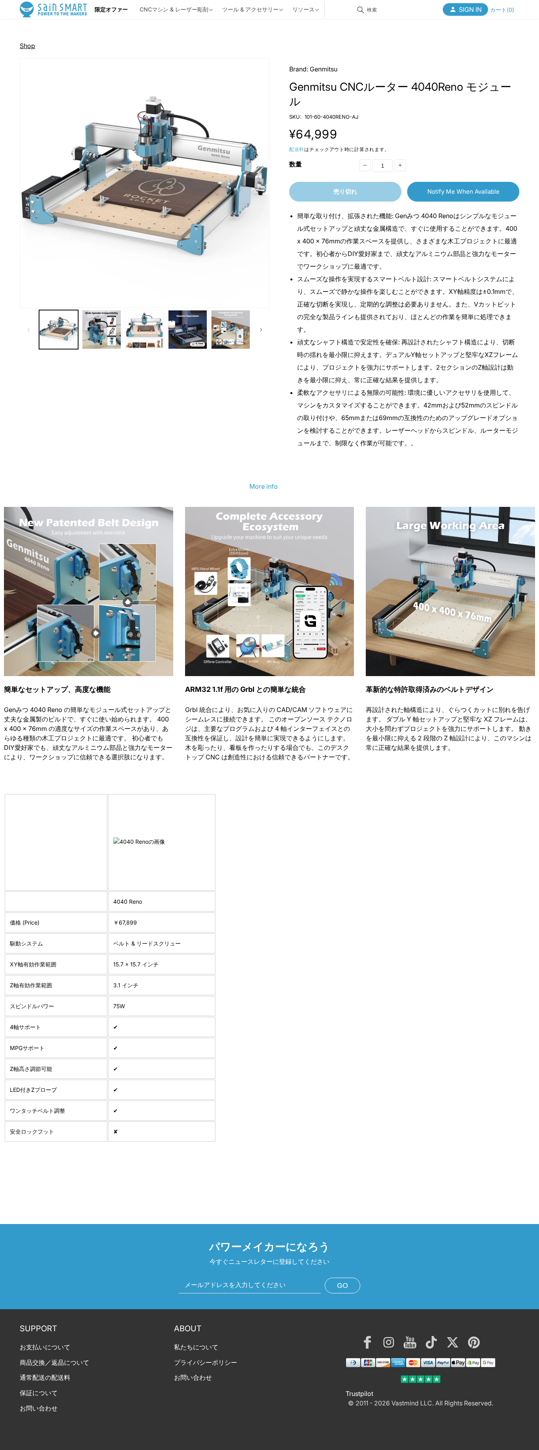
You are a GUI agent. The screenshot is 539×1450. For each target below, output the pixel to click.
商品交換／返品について (54, 1362)
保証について (39, 1393)
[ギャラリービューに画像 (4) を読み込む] (187, 329)
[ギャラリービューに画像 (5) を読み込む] (230, 329)
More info (263, 486)
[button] (502, 9)
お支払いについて (45, 1347)
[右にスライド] (261, 329)
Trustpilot (359, 1394)
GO (342, 1285)
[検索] (360, 9)
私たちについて (196, 1347)
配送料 (296, 149)
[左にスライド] (28, 329)
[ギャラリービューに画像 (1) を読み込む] (58, 329)
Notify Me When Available (463, 191)
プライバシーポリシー (205, 1362)
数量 (295, 164)
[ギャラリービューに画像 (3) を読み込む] (144, 329)
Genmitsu (323, 69)
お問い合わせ (39, 1408)
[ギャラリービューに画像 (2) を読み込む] (101, 329)
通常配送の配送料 (45, 1378)
